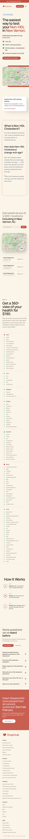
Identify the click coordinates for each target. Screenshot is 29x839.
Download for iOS (6, 743)
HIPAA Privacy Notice (7, 830)
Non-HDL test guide (9, 108)
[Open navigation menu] (26, 6)
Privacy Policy (5, 823)
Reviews (4, 811)
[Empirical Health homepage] (7, 6)
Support (4, 752)
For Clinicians (5, 791)
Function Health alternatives (9, 777)
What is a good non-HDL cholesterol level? (12, 667)
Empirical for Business (7, 807)
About (3, 804)
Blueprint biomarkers (8, 773)
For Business (5, 793)
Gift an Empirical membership (9, 788)
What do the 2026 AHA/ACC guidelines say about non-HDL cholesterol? (11, 654)
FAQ (3, 814)
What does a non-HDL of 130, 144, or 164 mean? (12, 679)
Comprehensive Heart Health (9, 786)
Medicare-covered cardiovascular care (11, 798)
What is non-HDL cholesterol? (10, 684)
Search (23, 227)
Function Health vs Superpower (9, 775)
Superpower (6, 763)
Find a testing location (7, 796)
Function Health (7, 761)
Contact (4, 816)
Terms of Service (6, 827)
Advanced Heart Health (8, 784)
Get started (20, 6)
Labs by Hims (7, 770)
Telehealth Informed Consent (9, 832)
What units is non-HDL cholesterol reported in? (12, 673)
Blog (3, 809)
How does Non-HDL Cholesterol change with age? (14, 149)
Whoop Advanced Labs (9, 768)
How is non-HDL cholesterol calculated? (10, 661)
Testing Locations (6, 754)
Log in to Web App (6, 750)
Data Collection (6, 825)
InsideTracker (7, 766)
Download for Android (7, 745)
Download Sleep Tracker (8, 747)
